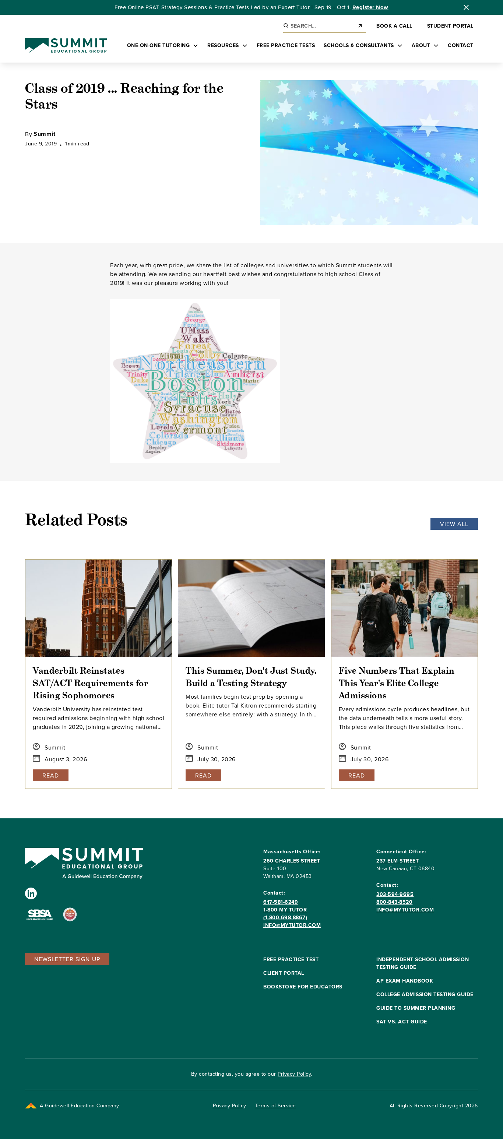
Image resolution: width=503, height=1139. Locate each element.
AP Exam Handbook (404, 980)
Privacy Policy (294, 1074)
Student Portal (450, 25)
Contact (461, 45)
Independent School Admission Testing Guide (422, 963)
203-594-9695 (395, 894)
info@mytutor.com (292, 925)
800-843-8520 (394, 902)
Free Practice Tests (286, 45)
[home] (66, 45)
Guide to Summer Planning (415, 1008)
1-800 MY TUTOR (285, 909)
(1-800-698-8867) (285, 917)
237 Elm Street (397, 860)
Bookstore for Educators (302, 986)
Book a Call (394, 25)
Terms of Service (275, 1105)
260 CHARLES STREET (291, 860)
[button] (163, 45)
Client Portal (283, 973)
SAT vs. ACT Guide (401, 1021)
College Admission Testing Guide (425, 994)
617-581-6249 (280, 902)
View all (454, 524)
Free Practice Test (291, 959)
